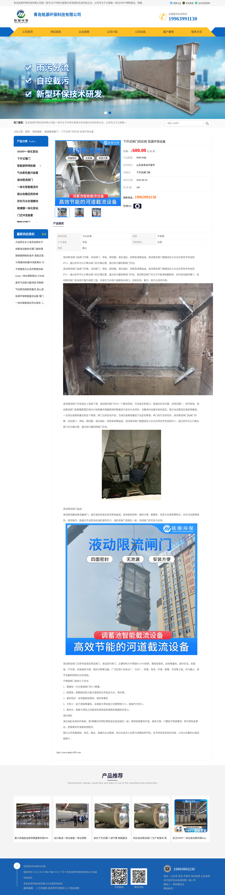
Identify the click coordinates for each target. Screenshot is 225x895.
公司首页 (27, 31)
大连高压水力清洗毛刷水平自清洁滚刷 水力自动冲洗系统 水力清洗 (31, 242)
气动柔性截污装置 (27, 172)
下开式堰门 (23, 158)
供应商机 (56, 31)
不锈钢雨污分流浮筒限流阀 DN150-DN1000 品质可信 (31, 269)
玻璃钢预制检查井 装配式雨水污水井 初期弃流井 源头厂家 (31, 255)
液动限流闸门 (51, 131)
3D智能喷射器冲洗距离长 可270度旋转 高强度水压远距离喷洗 (31, 262)
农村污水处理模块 (27, 201)
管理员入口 (63, 888)
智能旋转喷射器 (26, 165)
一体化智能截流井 (27, 187)
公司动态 (140, 31)
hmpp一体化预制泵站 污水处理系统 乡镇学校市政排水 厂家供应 (31, 276)
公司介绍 (112, 31)
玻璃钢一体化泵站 (27, 208)
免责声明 (52, 888)
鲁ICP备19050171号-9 (55, 872)
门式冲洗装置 (25, 215)
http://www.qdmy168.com (68, 752)
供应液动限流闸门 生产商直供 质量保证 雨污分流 (119, 838)
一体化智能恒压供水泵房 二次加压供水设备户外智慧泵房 (31, 303)
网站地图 (74, 888)
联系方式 (196, 31)
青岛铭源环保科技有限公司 (79, 872)
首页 (27, 131)
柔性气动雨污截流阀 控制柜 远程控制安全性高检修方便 (31, 282)
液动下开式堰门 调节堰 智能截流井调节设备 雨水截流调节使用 (86, 838)
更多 (44, 234)
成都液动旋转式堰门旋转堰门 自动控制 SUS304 (31, 249)
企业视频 (84, 31)
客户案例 (168, 31)
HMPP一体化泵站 (27, 151)
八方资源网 (41, 888)
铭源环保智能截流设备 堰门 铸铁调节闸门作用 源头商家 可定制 (31, 296)
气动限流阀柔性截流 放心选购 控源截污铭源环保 (31, 289)
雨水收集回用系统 (27, 194)
